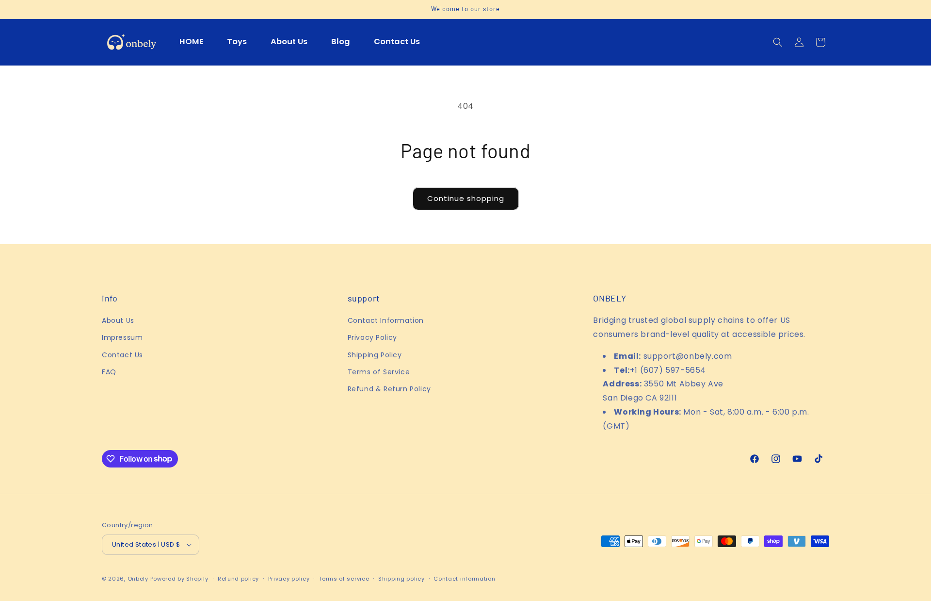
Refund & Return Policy (389, 389)
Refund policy (238, 579)
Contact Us (122, 355)
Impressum (122, 337)
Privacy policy (289, 579)
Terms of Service (379, 372)
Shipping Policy (375, 355)
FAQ (109, 372)
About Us (118, 320)
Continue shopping (465, 198)
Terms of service (344, 579)
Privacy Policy (372, 337)
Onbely (138, 579)
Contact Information (386, 320)
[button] (777, 42)
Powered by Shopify (179, 579)
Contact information (464, 579)
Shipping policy (401, 579)
